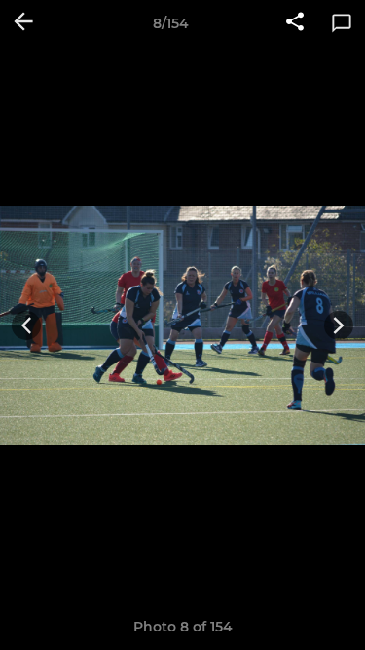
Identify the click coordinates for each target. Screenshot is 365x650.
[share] (295, 23)
